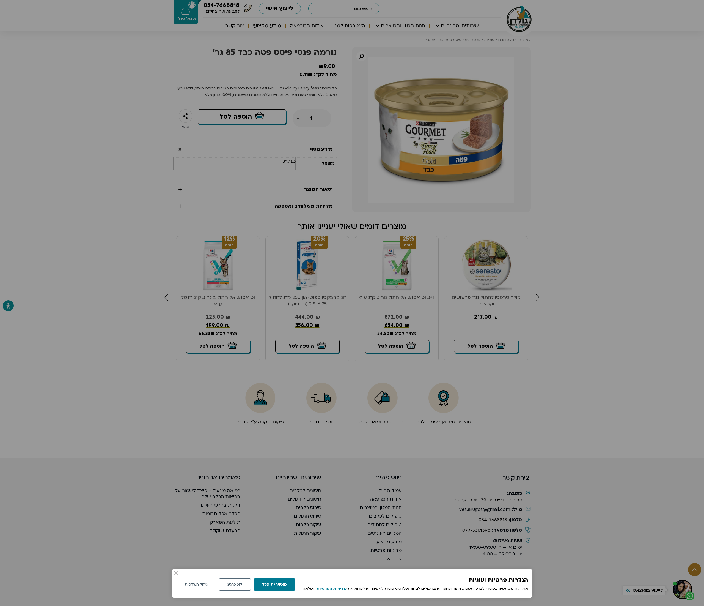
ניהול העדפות (196, 584)
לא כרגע (234, 584)
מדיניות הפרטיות (332, 588)
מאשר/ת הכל (274, 584)
